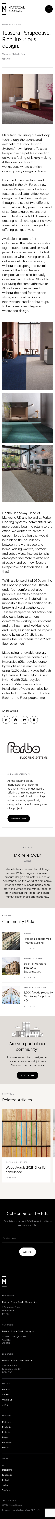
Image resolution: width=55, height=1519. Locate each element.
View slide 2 (27, 1191)
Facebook (34, 720)
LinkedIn (24, 720)
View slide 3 (36, 1191)
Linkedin (6, 1479)
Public (39, 959)
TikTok (5, 1484)
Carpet (20, 25)
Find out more (18, 818)
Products (29, 987)
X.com (6, 720)
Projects (29, 934)
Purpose (6, 1389)
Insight (5, 1437)
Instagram (7, 1469)
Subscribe (28, 1251)
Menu (49, 9)
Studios (5, 1394)
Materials (7, 25)
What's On (7, 1399)
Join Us (5, 1404)
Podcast (6, 1447)
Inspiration (11, 1162)
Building (41, 987)
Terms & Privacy (9, 1500)
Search (40, 9)
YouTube (6, 1490)
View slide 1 (18, 1191)
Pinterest (15, 720)
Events (23, 1162)
